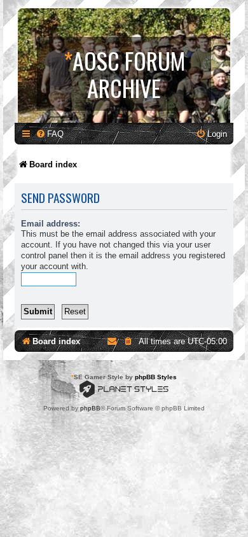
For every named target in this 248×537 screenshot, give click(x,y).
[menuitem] (50, 134)
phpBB (90, 408)
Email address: (50, 223)
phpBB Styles (156, 376)
